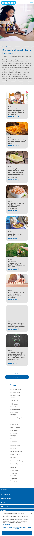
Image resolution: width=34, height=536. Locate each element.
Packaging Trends (15, 448)
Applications (5, 494)
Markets (4, 490)
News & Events (6, 498)
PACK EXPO (13, 442)
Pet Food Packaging (16, 451)
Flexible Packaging (15, 427)
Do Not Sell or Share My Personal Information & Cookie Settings (17, 528)
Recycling (13, 467)
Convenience (14, 421)
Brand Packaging (15, 392)
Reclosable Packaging (16, 461)
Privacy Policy (6, 524)
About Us (4, 506)
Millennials (13, 439)
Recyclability (14, 464)
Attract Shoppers (15, 389)
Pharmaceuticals (15, 454)
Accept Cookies (17, 533)
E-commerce (14, 424)
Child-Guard (14, 401)
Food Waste (13, 430)
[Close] (31, 513)
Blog (3, 502)
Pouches (13, 458)
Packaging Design (15, 445)
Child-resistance (15, 409)
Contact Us (5, 510)
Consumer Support (16, 418)
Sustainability (14, 470)
